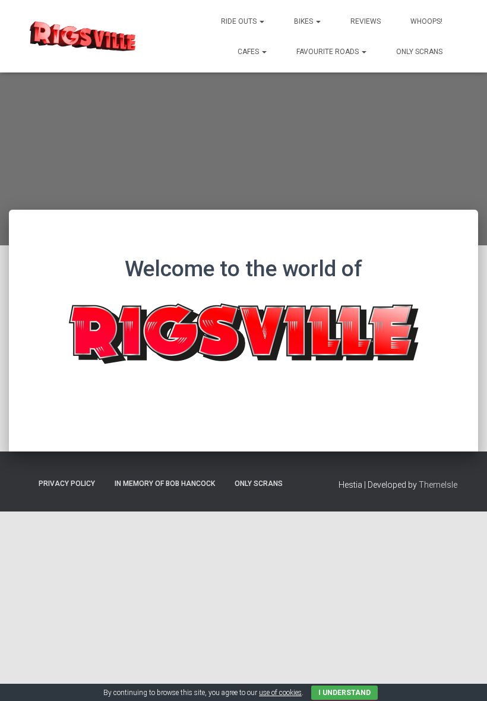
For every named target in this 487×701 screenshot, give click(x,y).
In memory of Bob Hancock (165, 483)
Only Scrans (419, 52)
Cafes (249, 52)
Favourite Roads (328, 52)
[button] (261, 21)
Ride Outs (239, 21)
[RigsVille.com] (82, 36)
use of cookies (280, 693)
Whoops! (426, 21)
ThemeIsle (438, 485)
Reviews (365, 21)
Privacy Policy (67, 483)
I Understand (344, 693)
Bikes (304, 21)
